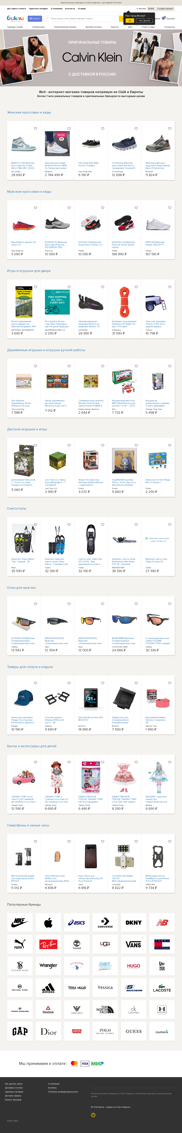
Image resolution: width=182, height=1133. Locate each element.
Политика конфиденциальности (63, 1091)
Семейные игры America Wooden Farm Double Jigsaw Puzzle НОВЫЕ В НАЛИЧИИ (90, 404)
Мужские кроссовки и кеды (29, 192)
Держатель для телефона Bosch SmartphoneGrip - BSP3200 (120, 721)
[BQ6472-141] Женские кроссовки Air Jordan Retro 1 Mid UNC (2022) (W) (22, 167)
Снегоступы (16, 508)
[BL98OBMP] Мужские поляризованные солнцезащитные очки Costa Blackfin (123, 642)
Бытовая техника (94, 27)
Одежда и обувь (15, 27)
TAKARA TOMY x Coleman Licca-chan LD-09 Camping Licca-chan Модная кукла (57, 800)
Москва (142, 8)
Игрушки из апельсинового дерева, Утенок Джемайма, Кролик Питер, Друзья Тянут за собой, (157, 405)
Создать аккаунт (165, 8)
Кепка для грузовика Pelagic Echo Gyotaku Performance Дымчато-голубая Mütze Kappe (23, 721)
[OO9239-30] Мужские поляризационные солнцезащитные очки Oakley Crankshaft (23, 642)
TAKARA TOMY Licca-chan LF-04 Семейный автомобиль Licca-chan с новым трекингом (23, 800)
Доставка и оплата (16, 8)
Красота (115, 27)
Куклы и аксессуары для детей (31, 746)
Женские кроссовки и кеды (29, 112)
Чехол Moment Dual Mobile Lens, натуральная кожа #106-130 (57, 879)
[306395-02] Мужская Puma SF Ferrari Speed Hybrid (123, 245)
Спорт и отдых (148, 27)
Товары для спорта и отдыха (30, 667)
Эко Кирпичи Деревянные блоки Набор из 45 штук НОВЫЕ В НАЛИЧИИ (21, 404)
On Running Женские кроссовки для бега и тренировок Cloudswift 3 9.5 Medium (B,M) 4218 (124, 167)
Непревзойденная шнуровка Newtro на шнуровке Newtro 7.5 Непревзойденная (89, 325)
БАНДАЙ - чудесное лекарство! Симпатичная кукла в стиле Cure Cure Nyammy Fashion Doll (156, 801)
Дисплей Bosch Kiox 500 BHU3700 (90, 718)
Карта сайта (12, 1120)
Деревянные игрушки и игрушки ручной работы (46, 350)
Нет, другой (144, 20)
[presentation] (10, 57)
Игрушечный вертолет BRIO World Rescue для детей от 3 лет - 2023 (123, 403)
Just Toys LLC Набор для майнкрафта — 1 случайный (55, 482)
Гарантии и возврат (38, 8)
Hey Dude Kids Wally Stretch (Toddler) (88, 164)
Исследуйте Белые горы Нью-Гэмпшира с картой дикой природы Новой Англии (56, 325)
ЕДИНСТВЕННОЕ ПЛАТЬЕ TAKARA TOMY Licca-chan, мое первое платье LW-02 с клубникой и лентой (124, 801)
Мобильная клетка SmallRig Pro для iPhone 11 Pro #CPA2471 (157, 878)
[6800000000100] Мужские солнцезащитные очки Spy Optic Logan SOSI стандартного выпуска (56, 643)
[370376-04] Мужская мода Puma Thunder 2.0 (90, 243)
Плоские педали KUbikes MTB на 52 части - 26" (54, 720)
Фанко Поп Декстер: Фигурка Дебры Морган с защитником (90, 482)
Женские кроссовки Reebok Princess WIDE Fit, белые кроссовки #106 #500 (56, 167)
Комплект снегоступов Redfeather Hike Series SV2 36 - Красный (123, 562)
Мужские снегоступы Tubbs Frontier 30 (156, 560)
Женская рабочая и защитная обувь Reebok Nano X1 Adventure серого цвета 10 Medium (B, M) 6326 (158, 168)
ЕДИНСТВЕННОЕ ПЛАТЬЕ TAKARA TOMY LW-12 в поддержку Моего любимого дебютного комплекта (90, 801)
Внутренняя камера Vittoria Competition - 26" (156, 720)
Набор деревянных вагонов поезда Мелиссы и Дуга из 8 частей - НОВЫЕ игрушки (55, 405)
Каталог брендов (13, 1099)
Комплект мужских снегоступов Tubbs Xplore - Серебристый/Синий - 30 (56, 563)
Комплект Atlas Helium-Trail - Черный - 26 (23, 560)
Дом (130, 27)
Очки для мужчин (21, 588)
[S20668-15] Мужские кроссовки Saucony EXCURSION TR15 (56, 245)
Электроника (38, 27)
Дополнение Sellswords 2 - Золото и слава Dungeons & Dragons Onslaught (23, 483)
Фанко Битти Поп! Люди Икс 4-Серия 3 (158, 481)
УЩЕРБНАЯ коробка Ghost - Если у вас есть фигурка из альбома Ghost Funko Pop (124, 483)
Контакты (70, 8)
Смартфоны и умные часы (28, 825)
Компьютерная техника (65, 27)
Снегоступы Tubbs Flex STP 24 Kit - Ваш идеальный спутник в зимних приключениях (90, 563)
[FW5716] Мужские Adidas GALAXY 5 (155, 243)
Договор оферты (13, 1095)
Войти (151, 8)
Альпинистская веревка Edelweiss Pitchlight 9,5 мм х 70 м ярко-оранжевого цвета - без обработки (124, 326)
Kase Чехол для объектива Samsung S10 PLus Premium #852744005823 (90, 879)
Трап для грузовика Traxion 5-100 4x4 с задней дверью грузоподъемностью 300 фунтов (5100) (156, 326)
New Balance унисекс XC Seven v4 (23, 243)
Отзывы (82, 8)
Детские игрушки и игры (27, 429)
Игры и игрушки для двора (29, 271)
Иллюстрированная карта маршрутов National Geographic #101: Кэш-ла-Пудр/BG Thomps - (23, 326)
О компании (56, 8)
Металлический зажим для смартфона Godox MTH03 (22, 878)
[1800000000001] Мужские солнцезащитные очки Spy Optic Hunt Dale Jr (90, 642)
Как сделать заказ (13, 1084)
